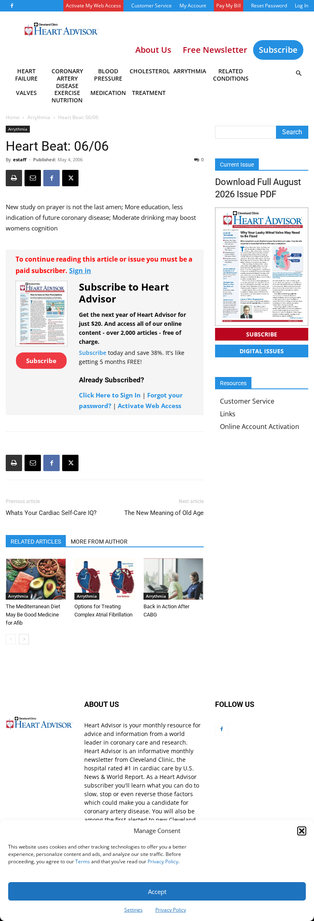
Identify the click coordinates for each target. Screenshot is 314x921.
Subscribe (278, 49)
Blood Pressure (108, 74)
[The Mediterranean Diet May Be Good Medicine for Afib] (36, 579)
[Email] (33, 178)
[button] (302, 831)
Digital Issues (262, 351)
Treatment (149, 93)
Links (228, 413)
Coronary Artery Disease (67, 76)
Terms (82, 861)
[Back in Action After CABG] (174, 579)
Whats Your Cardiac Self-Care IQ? (51, 513)
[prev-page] (11, 639)
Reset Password (269, 5)
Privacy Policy (163, 861)
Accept (157, 891)
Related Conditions (231, 74)
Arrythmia (189, 71)
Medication (108, 93)
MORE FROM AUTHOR (99, 541)
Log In (301, 5)
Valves (26, 93)
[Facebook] (12, 5)
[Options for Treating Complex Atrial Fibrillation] (104, 579)
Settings (133, 909)
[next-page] (24, 639)
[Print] (14, 178)
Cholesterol (149, 71)
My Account (192, 5)
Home (13, 117)
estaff (20, 159)
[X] (70, 178)
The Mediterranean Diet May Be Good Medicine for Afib (33, 614)
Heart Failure (26, 74)
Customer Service (151, 5)
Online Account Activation (259, 426)
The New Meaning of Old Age (164, 513)
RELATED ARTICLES (36, 541)
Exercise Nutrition (67, 96)
